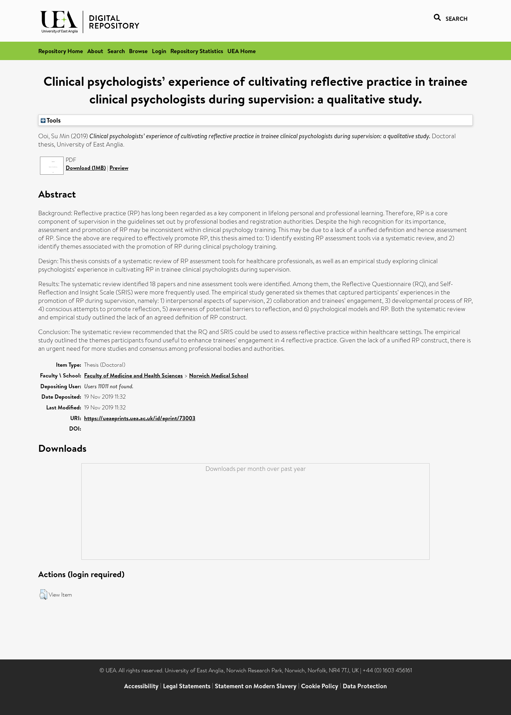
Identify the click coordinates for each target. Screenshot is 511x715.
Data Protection (365, 686)
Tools (53, 120)
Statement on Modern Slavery (256, 686)
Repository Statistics (196, 51)
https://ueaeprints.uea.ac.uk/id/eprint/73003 (139, 418)
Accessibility (141, 686)
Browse (138, 51)
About (95, 51)
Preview (119, 168)
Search (116, 51)
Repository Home (60, 51)
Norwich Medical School (218, 375)
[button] (43, 594)
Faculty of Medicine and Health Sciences (133, 375)
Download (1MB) (86, 168)
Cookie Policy (319, 686)
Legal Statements (186, 686)
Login (159, 51)
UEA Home (241, 51)
